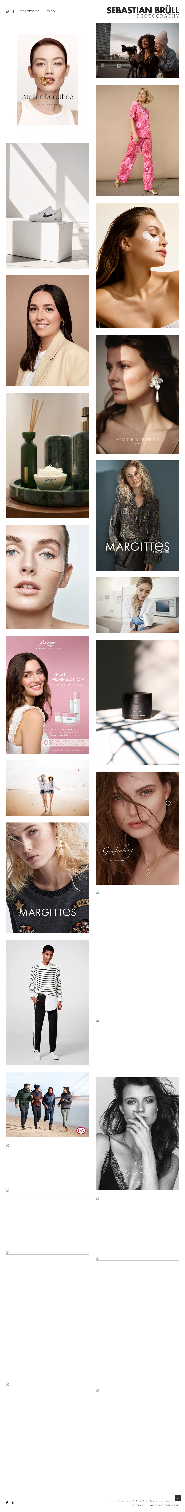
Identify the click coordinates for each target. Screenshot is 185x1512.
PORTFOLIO (30, 11)
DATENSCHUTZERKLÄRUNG (164, 1505)
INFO (50, 11)
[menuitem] (31, 11)
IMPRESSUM (138, 1505)
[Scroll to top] (178, 1497)
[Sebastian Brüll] (143, 11)
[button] (13, 11)
